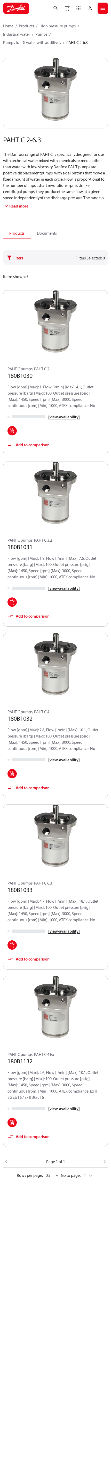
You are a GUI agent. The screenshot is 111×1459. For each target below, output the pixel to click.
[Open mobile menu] (103, 8)
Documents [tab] (47, 233)
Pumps (41, 34)
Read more (18, 206)
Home (8, 25)
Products (26, 25)
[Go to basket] (67, 8)
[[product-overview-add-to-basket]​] (12, 430)
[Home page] (16, 8)
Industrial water (16, 34)
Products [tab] (17, 233)
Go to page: (71, 1175)
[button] (78, 8)
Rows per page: (30, 1175)
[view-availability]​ (64, 416)
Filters (17, 257)
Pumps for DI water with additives (32, 42)
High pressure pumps (57, 25)
